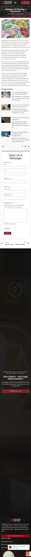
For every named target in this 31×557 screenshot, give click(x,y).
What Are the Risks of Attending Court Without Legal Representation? (20, 134)
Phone (8, 178)
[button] (15, 2)
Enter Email (7, 189)
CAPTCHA (7, 228)
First (5, 164)
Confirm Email (7, 195)
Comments (9, 203)
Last (5, 170)
